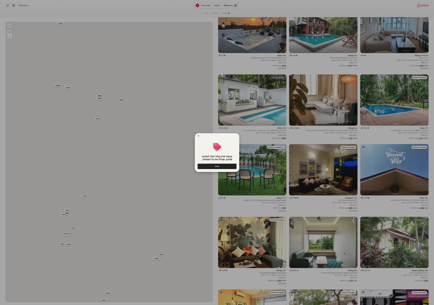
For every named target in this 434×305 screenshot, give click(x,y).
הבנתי (217, 166)
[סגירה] (198, 136)
